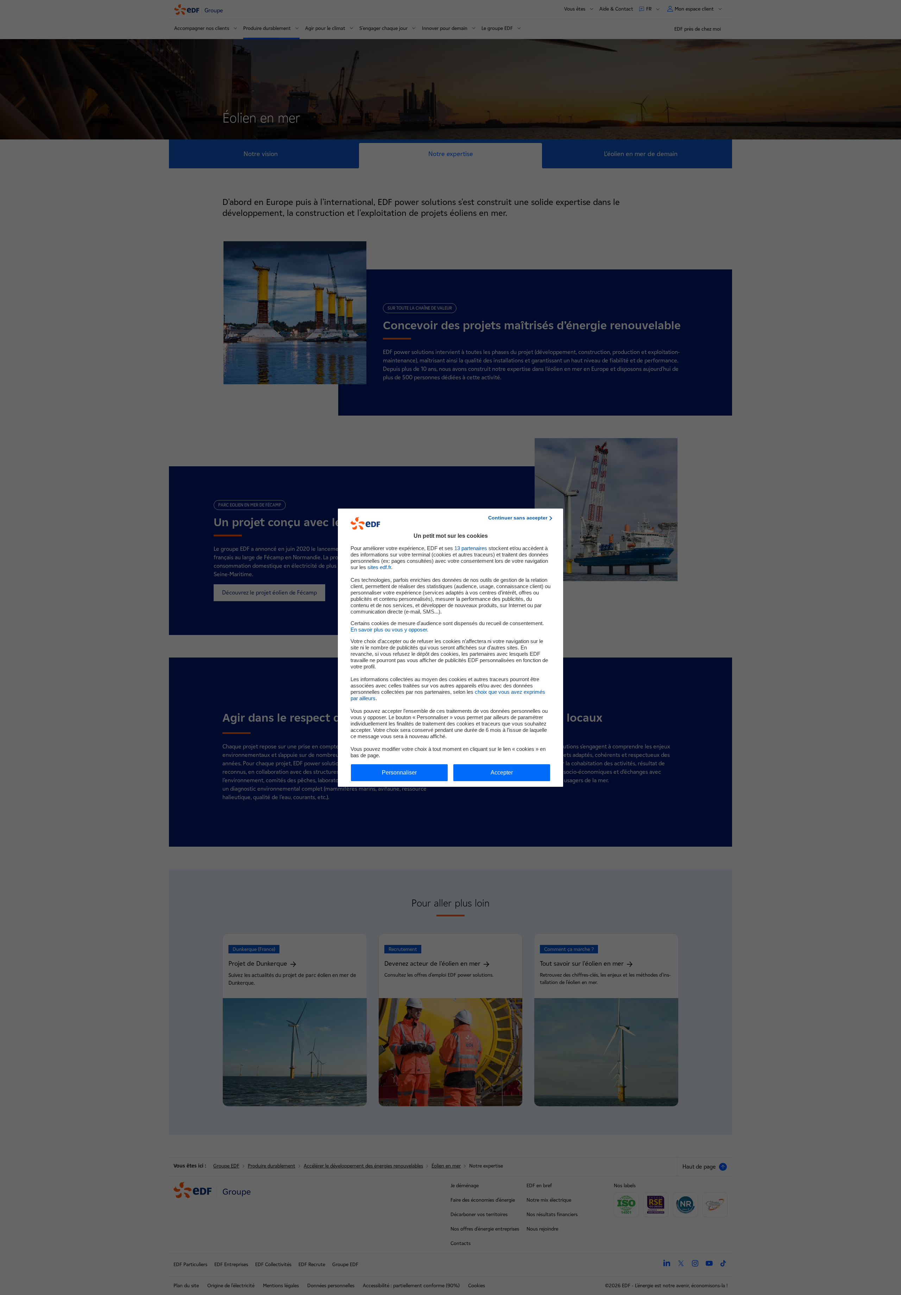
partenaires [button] (470, 548)
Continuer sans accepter (517, 518)
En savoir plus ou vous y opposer (389, 630)
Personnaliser (399, 773)
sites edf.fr (379, 567)
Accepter (502, 773)
